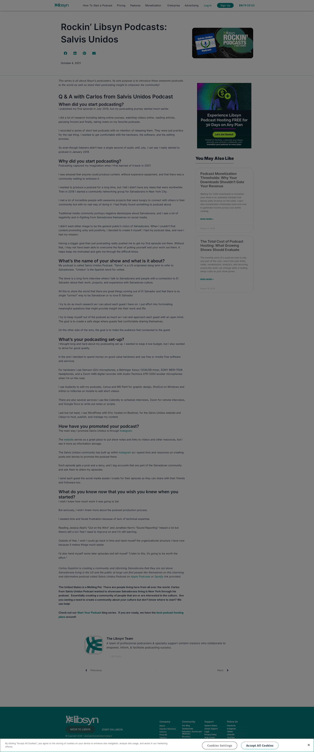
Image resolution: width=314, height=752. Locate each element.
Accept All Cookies (259, 745)
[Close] (308, 745)
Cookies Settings (219, 745)
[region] (157, 745)
